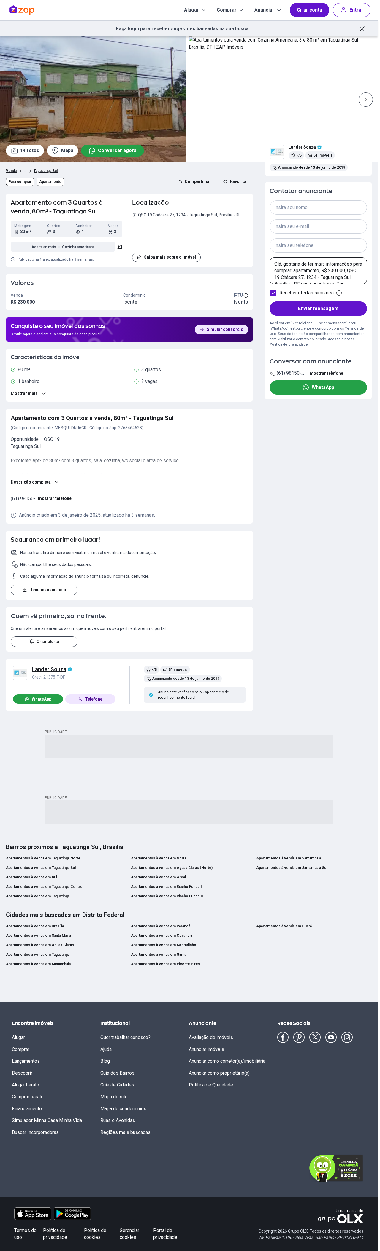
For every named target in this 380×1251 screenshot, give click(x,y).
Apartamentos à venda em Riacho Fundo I (166, 887)
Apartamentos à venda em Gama (158, 954)
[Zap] (31, 10)
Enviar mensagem (318, 308)
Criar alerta (48, 641)
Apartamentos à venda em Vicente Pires (165, 964)
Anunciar (264, 10)
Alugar (191, 10)
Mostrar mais (24, 393)
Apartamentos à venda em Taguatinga (37, 896)
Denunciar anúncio (47, 589)
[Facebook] (283, 1037)
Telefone (93, 699)
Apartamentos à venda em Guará (284, 926)
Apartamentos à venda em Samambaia (288, 858)
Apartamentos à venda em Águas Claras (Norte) (172, 868)
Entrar (356, 10)
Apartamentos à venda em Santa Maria (38, 936)
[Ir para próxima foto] (366, 99)
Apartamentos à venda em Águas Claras (40, 945)
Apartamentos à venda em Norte (159, 858)
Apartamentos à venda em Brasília (35, 926)
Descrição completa (31, 482)
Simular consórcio (225, 329)
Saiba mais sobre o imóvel (170, 257)
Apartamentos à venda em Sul (31, 877)
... (25, 170)
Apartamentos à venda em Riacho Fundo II (167, 896)
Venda (11, 171)
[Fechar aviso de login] (362, 29)
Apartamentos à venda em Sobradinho (163, 945)
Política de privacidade (289, 344)
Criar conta (309, 10)
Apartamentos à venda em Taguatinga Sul (41, 868)
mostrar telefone (55, 498)
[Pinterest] (299, 1037)
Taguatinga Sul (46, 171)
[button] (190, 234)
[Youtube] (331, 1037)
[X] (315, 1037)
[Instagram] (347, 1037)
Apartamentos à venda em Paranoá (160, 926)
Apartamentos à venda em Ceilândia (161, 936)
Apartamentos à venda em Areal (158, 877)
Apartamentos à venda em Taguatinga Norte (43, 858)
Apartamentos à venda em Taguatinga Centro (44, 887)
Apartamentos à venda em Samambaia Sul (291, 868)
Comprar (227, 10)
